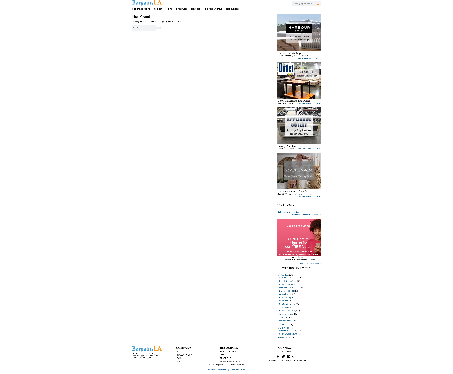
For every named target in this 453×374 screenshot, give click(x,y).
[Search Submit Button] (318, 3)
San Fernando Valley (288, 278)
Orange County (283, 328)
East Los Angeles (286, 291)
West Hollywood (286, 314)
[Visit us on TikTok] (294, 357)
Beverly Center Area (287, 281)
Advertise (225, 358)
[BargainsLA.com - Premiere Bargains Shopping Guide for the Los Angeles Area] (147, 6)
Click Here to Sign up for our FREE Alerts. (298, 243)
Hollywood (283, 301)
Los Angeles (282, 275)
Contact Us (182, 362)
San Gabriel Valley (287, 304)
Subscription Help (230, 362)
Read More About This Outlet (309, 58)
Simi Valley (284, 307)
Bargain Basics (228, 352)
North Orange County (288, 331)
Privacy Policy (184, 355)
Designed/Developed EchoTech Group (226, 370)
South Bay (283, 317)
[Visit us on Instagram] (288, 357)
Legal (179, 358)
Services (195, 9)
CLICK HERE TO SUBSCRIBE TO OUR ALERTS (285, 361)
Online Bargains (213, 9)
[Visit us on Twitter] (283, 357)
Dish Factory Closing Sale (288, 212)
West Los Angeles (286, 298)
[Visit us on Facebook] (277, 357)
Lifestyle (181, 9)
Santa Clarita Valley (287, 311)
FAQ (222, 355)
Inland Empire (283, 325)
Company (183, 347)
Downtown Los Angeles (289, 288)
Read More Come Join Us (310, 264)
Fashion (158, 9)
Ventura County (283, 338)
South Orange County (288, 334)
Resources (232, 9)
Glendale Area (285, 294)
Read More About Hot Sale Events (306, 215)
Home (169, 9)
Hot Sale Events (141, 9)
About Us (181, 352)
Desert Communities (287, 321)
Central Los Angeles (287, 284)
